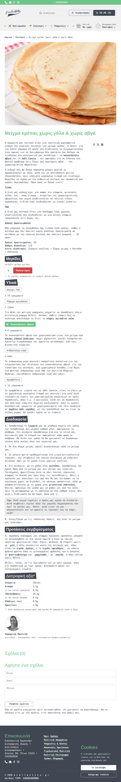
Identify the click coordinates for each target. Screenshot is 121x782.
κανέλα (59, 554)
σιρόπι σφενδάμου (54, 548)
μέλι (13, 545)
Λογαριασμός (82, 12)
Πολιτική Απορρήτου (55, 740)
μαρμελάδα (40, 554)
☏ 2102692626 (60, 2)
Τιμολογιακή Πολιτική (57, 751)
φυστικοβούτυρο (18, 554)
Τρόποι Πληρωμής (53, 758)
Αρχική (8, 37)
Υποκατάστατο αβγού (21, 324)
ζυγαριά (33, 425)
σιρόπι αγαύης (26, 548)
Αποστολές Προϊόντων (56, 747)
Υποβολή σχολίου (19, 704)
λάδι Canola (29, 158)
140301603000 (31, 778)
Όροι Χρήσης (51, 736)
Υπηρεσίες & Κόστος (55, 743)
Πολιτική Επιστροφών (56, 754)
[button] (104, 13)
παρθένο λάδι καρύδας (22, 409)
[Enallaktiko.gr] (14, 13)
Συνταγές (20, 37)
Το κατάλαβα (98, 767)
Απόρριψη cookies (98, 774)
